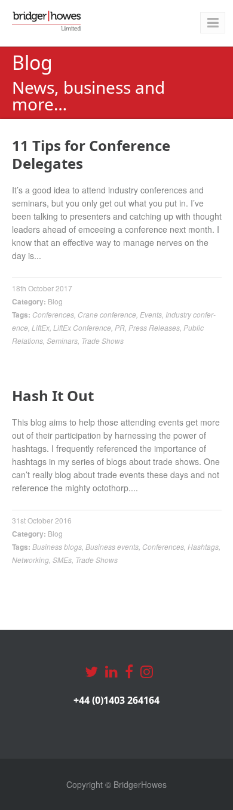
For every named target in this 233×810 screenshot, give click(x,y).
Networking (30, 560)
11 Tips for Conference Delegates (91, 154)
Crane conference (107, 314)
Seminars (62, 340)
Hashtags (203, 546)
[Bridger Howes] (47, 21)
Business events (112, 546)
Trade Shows (102, 340)
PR (120, 327)
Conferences (53, 314)
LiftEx (41, 327)
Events (151, 314)
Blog (55, 301)
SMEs (62, 560)
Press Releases (154, 327)
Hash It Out (53, 395)
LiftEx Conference (82, 327)
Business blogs (57, 546)
